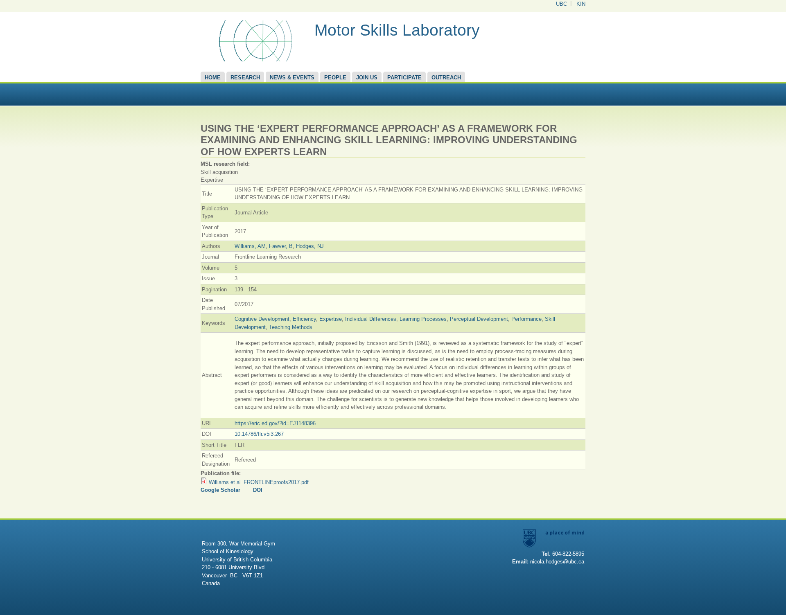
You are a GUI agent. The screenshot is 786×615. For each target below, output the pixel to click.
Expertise (330, 319)
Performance (526, 319)
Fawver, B (281, 246)
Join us (366, 77)
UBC (561, 4)
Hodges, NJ (310, 246)
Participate (404, 77)
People (335, 77)
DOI (257, 490)
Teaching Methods (290, 327)
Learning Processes (423, 319)
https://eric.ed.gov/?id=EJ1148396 (275, 423)
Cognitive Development (262, 319)
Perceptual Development (479, 319)
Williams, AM (250, 246)
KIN (580, 4)
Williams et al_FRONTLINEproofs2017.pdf (259, 482)
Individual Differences (370, 319)
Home (213, 77)
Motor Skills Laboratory (397, 30)
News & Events (292, 77)
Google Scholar (220, 490)
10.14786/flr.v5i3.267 (259, 434)
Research (245, 77)
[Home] (254, 59)
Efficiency (304, 319)
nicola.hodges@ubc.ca (557, 562)
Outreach (446, 77)
